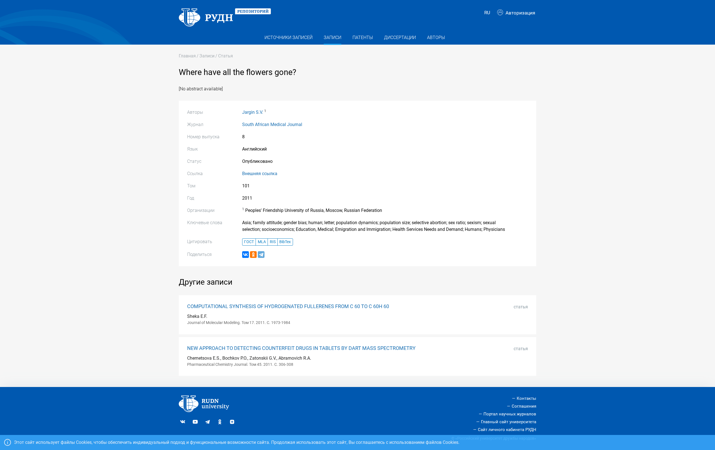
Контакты (526, 398)
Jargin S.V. (252, 112)
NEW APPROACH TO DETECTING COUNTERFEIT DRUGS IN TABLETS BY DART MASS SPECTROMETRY (301, 348)
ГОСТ (249, 241)
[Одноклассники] (253, 254)
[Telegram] (261, 254)
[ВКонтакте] (245, 254)
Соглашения (524, 406)
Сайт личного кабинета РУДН (507, 429)
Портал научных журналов (509, 414)
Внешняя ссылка (259, 173)
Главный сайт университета (508, 421)
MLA (262, 241)
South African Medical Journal (272, 124)
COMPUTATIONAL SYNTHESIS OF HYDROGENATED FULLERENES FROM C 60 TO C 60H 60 (288, 306)
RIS (273, 241)
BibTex (285, 241)
